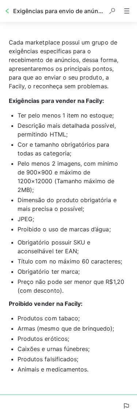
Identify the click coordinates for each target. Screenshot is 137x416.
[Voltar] (7, 11)
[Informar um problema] (126, 405)
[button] (112, 11)
